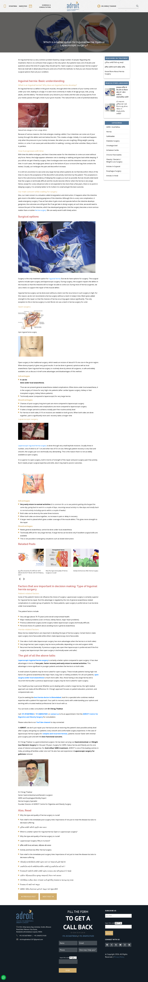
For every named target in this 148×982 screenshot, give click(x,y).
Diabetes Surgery (113, 141)
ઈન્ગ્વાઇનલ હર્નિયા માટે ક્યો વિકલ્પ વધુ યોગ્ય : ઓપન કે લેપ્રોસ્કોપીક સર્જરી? (122, 107)
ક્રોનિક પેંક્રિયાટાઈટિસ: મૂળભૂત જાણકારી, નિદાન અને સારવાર (41, 875)
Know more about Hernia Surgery (114, 72)
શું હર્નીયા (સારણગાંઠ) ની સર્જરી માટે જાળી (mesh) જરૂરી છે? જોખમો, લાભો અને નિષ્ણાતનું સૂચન (30, 572)
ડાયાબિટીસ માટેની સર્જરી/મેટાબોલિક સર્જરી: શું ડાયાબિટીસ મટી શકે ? (42, 866)
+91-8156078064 (69, 936)
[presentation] (20, 578)
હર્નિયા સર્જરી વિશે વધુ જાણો (114, 62)
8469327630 (23, 6)
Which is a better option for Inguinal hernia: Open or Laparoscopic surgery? (48, 832)
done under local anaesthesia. (32, 383)
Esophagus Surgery (113, 171)
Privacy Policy (119, 957)
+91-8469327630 (86, 936)
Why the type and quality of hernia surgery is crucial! (56, 572)
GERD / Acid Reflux (113, 127)
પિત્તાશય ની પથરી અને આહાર (30, 884)
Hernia (108, 132)
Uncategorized (111, 145)
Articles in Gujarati (113, 166)
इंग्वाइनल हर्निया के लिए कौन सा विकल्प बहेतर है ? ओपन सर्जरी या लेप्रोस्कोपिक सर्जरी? (122, 92)
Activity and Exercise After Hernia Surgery (85, 571)
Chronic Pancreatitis (114, 155)
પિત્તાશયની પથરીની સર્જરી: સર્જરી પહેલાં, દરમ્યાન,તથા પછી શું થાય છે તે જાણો (45, 871)
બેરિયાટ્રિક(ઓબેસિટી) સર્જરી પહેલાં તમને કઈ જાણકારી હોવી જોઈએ (43, 862)
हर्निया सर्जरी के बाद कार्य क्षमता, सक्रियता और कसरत (35, 845)
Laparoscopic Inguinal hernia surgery (32, 446)
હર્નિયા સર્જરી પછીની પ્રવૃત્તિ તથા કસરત (33, 827)
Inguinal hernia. (55, 278)
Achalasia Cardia (112, 150)
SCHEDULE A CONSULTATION (45, 6)
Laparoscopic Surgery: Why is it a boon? (35, 841)
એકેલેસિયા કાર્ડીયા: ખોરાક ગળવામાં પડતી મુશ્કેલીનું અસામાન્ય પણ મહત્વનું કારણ (46, 880)
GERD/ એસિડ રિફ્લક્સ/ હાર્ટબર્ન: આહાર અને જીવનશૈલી (39, 889)
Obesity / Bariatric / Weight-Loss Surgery (114, 160)
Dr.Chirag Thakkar (108, 6)
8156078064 (13, 6)
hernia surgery (40, 210)
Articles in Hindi (112, 176)
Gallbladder (110, 136)
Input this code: (64, 957)
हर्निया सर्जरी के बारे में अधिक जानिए (115, 67)
